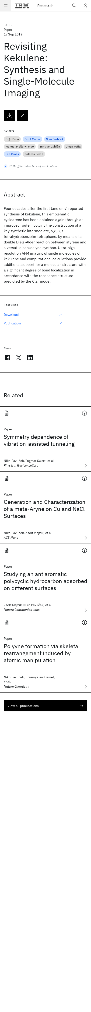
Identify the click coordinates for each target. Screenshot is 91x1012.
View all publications (23, 706)
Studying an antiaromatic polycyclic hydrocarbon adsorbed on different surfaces (45, 580)
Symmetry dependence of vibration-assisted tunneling (39, 440)
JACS (8, 25)
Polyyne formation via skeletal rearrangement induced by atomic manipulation (42, 653)
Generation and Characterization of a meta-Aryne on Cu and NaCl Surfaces (44, 508)
